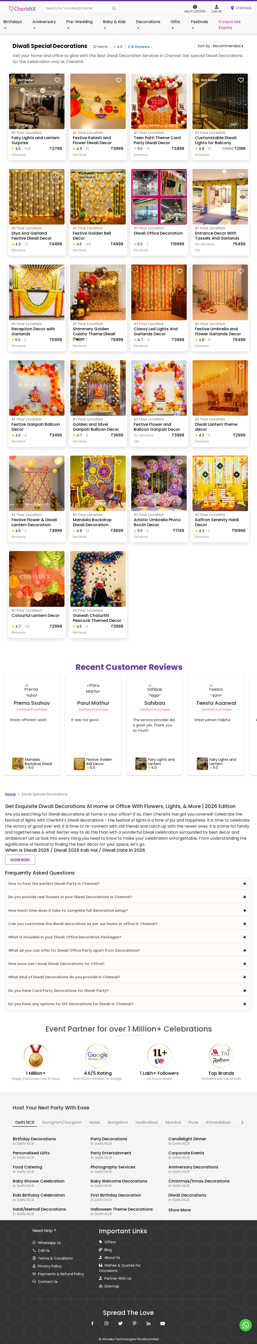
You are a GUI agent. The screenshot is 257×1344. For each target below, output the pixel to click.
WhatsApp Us (49, 1242)
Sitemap (111, 1286)
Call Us (43, 1250)
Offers (110, 1242)
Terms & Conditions (55, 1258)
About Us (112, 1257)
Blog (108, 1249)
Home (10, 794)
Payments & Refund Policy (61, 1273)
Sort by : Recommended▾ (220, 45)
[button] (76, 8)
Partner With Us (117, 1278)
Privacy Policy (49, 1266)
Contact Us (48, 1281)
